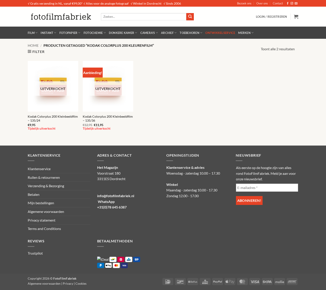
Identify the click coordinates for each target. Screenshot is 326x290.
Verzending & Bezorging (46, 186)
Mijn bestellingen (41, 203)
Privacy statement (41, 220)
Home (33, 45)
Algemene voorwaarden (46, 211)
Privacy (68, 283)
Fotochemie (93, 33)
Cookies (80, 283)
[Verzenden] (190, 17)
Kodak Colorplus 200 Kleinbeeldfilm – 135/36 (108, 119)
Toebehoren (189, 33)
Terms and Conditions (44, 228)
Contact (278, 3)
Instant (47, 33)
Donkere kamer (121, 33)
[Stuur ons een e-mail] (296, 3)
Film (31, 33)
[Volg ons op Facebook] (287, 3)
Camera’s (147, 33)
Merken (244, 33)
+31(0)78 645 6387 (112, 207)
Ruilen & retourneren (44, 177)
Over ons (262, 3)
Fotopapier (68, 33)
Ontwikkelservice (220, 33)
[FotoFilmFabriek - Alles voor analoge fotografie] (61, 16)
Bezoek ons (244, 3)
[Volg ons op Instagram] (292, 3)
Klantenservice (39, 169)
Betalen (33, 194)
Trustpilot (35, 253)
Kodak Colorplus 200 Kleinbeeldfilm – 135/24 (53, 119)
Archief (167, 33)
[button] (271, 17)
